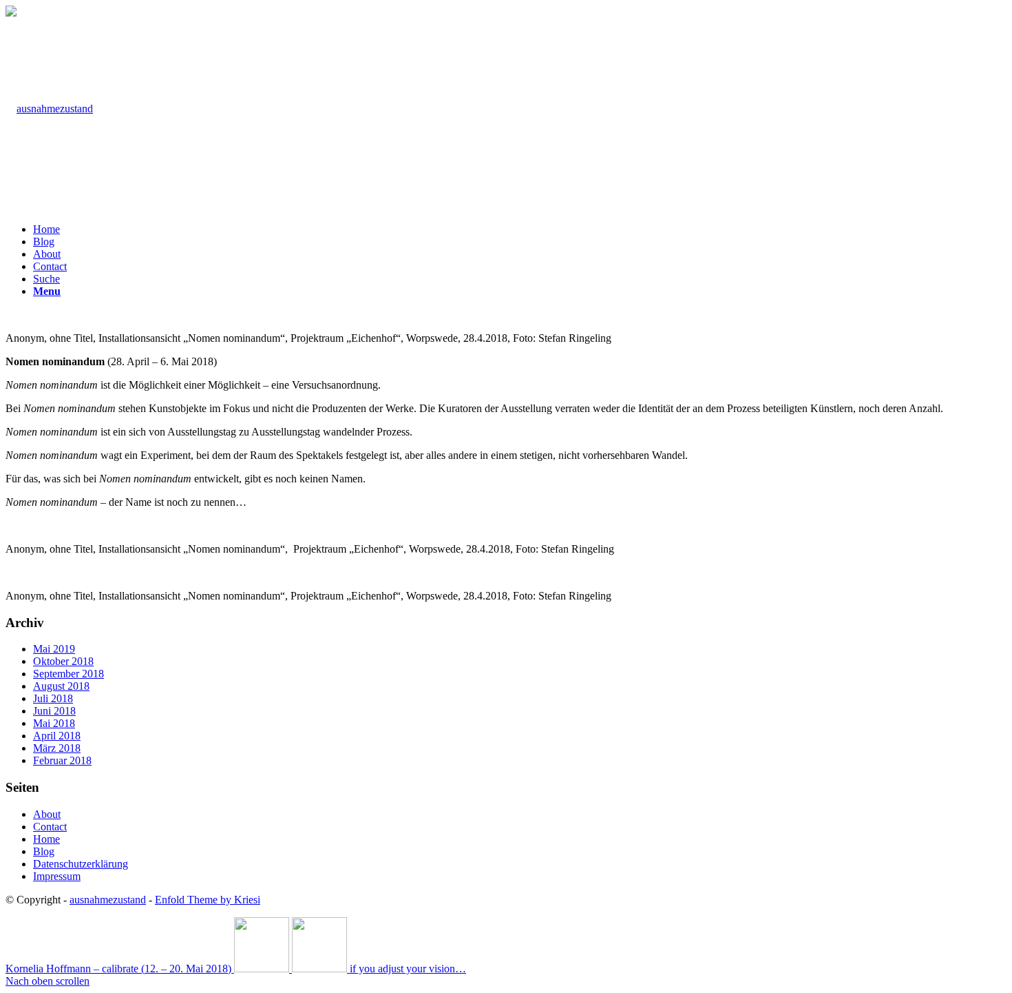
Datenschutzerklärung (80, 864)
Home (46, 839)
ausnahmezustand (108, 899)
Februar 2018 (62, 760)
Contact (50, 826)
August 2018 (61, 686)
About (47, 814)
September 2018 (68, 673)
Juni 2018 (54, 711)
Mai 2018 (54, 723)
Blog (43, 851)
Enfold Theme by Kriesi (207, 899)
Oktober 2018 (63, 661)
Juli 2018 (53, 698)
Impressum (57, 876)
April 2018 (57, 735)
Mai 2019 (54, 649)
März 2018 (57, 748)
